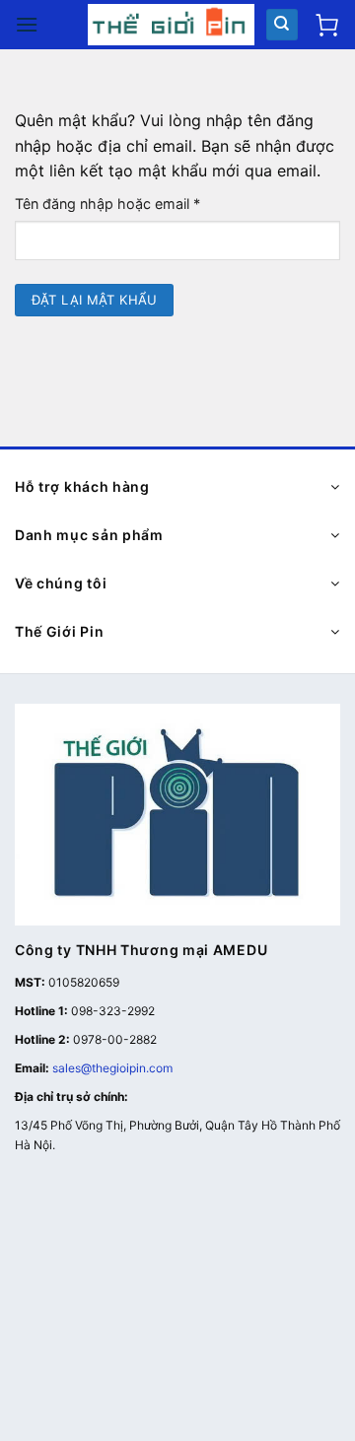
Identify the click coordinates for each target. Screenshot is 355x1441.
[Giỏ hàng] (327, 25)
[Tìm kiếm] (282, 25)
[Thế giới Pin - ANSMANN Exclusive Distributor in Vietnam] (171, 25)
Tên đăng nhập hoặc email (124, 204)
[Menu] (26, 24)
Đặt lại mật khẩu (95, 300)
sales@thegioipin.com (112, 1068)
